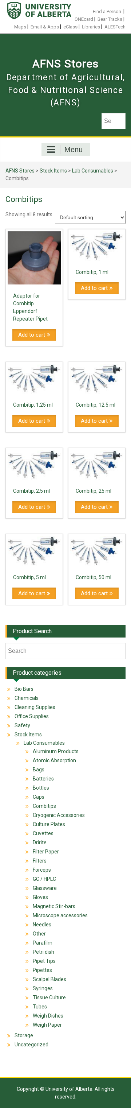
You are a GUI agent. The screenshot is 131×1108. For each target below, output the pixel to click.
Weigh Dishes (48, 1016)
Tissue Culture (49, 997)
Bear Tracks (110, 19)
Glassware (45, 888)
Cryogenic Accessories (59, 815)
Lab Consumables (92, 171)
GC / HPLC (44, 879)
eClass (70, 27)
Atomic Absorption (54, 760)
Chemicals (27, 698)
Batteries (43, 779)
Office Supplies (32, 716)
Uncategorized (31, 1044)
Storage (24, 1035)
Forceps (42, 870)
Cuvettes (43, 833)
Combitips (44, 806)
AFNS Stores (65, 63)
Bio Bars (24, 689)
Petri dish (43, 952)
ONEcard (84, 19)
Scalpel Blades (49, 979)
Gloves (40, 897)
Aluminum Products (56, 751)
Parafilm (42, 943)
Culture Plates (49, 824)
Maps (20, 27)
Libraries (91, 27)
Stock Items (53, 171)
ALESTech (115, 27)
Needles (42, 924)
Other (39, 934)
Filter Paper (46, 852)
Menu (73, 150)
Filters (40, 861)
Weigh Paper (47, 1025)
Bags (38, 769)
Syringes (43, 988)
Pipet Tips (44, 961)
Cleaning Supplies (35, 707)
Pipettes (42, 970)
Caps (38, 797)
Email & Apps (45, 27)
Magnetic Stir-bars (54, 906)
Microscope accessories (60, 915)
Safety (22, 725)
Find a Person (107, 11)
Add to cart (31, 335)
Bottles (41, 788)
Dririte (40, 842)
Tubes (40, 1007)
